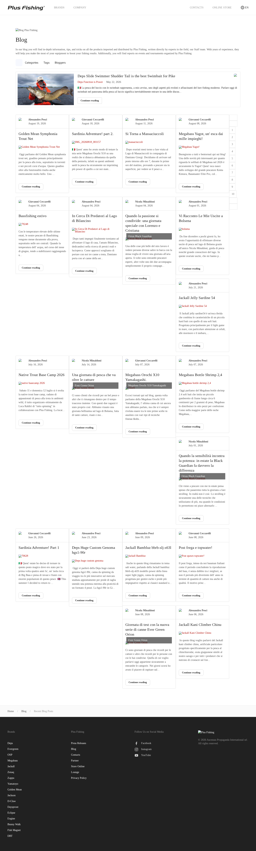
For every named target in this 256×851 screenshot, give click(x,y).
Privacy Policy (79, 778)
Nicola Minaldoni (145, 201)
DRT (10, 836)
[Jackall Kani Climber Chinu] (202, 633)
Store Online (78, 766)
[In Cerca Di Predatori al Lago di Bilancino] (95, 230)
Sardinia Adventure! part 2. (92, 134)
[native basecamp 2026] (42, 383)
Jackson (11, 795)
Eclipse (11, 812)
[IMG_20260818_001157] (95, 142)
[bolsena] (202, 229)
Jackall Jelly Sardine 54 (197, 298)
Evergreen (12, 749)
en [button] (247, 7)
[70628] (42, 556)
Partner (75, 760)
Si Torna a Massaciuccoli (144, 134)
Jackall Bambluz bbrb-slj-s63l (148, 547)
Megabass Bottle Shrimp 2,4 (200, 375)
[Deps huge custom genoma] (95, 560)
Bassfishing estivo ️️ (33, 216)
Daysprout (12, 807)
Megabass (12, 760)
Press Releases (78, 743)
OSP (9, 754)
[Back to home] (26, 7)
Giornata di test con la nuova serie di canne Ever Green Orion (147, 629)
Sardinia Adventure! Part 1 (39, 547)
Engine (11, 818)
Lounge (75, 772)
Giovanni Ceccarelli (93, 119)
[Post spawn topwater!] (202, 556)
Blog (73, 749)
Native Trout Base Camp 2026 (41, 375)
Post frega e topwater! (195, 547)
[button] (237, 62)
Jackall (11, 766)
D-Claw (11, 801)
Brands (59, 7)
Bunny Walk (14, 824)
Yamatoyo (12, 783)
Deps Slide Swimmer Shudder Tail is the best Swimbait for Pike (126, 76)
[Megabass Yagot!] (202, 147)
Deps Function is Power (90, 82)
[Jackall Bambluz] (149, 556)
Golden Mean (14, 789)
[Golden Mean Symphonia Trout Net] (42, 147)
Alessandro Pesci (37, 119)
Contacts (197, 7)
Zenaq (10, 772)
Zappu (10, 778)
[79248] (42, 224)
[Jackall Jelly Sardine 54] (202, 306)
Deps (10, 743)
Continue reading (90, 100)
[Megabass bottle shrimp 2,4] (202, 383)
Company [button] (79, 7)
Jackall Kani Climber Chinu (200, 624)
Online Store (222, 7)
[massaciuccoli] (149, 142)
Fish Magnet (14, 830)
